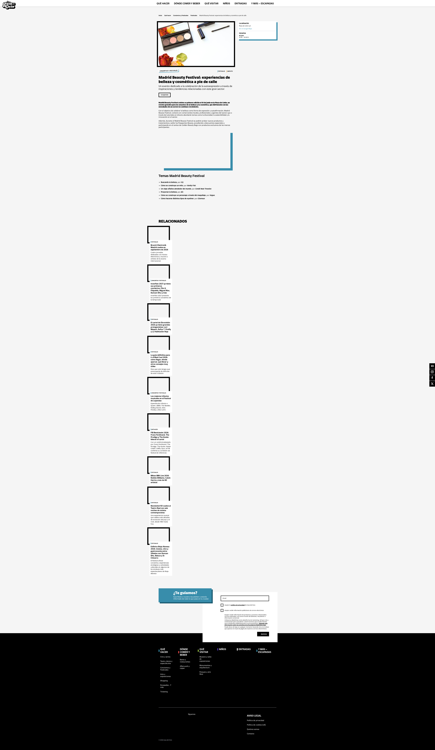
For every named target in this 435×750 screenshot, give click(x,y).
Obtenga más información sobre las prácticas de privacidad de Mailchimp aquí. (246, 624)
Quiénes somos (253, 729)
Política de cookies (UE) (256, 725)
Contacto (250, 734)
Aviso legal (254, 715)
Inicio (160, 15)
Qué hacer (167, 15)
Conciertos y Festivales (180, 15)
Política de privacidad (255, 720)
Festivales (194, 15)
